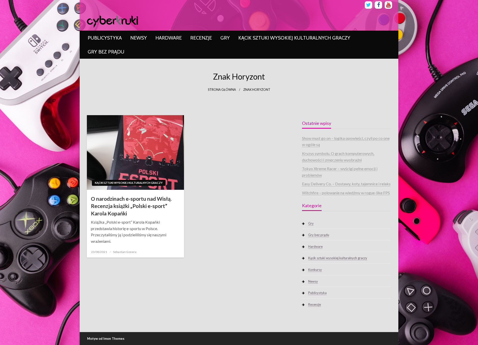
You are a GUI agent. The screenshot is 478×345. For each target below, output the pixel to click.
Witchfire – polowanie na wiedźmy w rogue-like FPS (346, 192)
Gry (225, 38)
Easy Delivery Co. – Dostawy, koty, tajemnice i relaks (346, 183)
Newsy (138, 38)
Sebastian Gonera (124, 252)
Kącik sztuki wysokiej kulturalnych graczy (294, 38)
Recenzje (201, 38)
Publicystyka (105, 38)
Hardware (168, 38)
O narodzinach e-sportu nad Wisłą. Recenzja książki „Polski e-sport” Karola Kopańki (131, 206)
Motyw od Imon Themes (105, 339)
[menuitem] (104, 38)
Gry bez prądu (106, 52)
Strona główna (222, 90)
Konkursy (315, 270)
